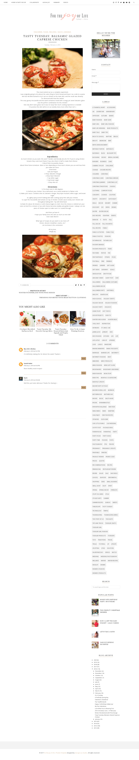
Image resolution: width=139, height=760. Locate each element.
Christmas (104, 174)
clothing (96, 190)
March (97, 691)
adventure (100, 111)
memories (96, 361)
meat (109, 357)
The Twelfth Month (100, 702)
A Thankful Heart (99, 107)
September (99, 678)
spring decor (104, 490)
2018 (95, 664)
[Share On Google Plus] (81, 285)
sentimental (112, 477)
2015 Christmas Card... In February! (105, 711)
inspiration (106, 323)
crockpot (102, 199)
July (96, 682)
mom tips (96, 377)
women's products (99, 573)
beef (109, 140)
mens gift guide (109, 365)
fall (110, 219)
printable (96, 452)
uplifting (96, 548)
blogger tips (111, 153)
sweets (115, 502)
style (107, 494)
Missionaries (97, 369)
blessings (96, 153)
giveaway (105, 269)
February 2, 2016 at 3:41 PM (32, 351)
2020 (95, 660)
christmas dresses (112, 178)
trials (95, 544)
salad (101, 473)
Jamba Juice (96, 332)
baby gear (107, 120)
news (104, 411)
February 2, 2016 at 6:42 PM (32, 365)
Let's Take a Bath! (107, 632)
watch (114, 552)
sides (103, 481)
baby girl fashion (107, 124)
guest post (109, 278)
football (96, 261)
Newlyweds (96, 411)
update (113, 544)
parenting (107, 432)
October (98, 675)
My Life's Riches (30, 349)
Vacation (110, 548)
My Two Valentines (100, 706)
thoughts (109, 519)
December (98, 671)
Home (6, 2)
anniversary (110, 111)
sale (106, 473)
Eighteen (106, 215)
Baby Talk (96, 132)
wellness (96, 560)
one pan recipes (107, 415)
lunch (100, 344)
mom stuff (107, 373)
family (105, 228)
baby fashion (97, 120)
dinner (115, 203)
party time (96, 440)
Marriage (96, 353)
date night (112, 199)
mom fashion (97, 373)
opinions (96, 419)
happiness (110, 290)
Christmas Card (98, 178)
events (113, 215)
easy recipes (97, 215)
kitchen (106, 336)
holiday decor (98, 303)
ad (93, 111)
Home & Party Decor (18, 2)
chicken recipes (105, 170)
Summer (106, 498)
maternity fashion (99, 357)
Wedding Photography (109, 556)
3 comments (24, 285)
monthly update (98, 382)
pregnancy (96, 448)
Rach (25, 378)
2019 (95, 662)
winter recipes (113, 560)
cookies (104, 195)
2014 (95, 723)
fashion (108, 236)
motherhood (97, 394)
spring (95, 490)
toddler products (99, 535)
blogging (96, 157)
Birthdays (110, 149)
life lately (96, 340)
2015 (95, 721)
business (103, 161)
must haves (109, 398)
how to (108, 315)
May (96, 686)
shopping (96, 481)
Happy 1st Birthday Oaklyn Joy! (104, 704)
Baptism (108, 136)
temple (106, 511)
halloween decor (99, 286)
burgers (95, 161)
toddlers (111, 535)
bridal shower (113, 157)
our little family (99, 423)
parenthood (97, 432)
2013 (95, 726)
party (115, 432)
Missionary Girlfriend (111, 369)
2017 (95, 666)
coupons (112, 195)
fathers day (108, 240)
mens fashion (97, 365)
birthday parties (98, 149)
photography (97, 444)
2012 (95, 728)
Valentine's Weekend (101, 699)
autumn (104, 116)
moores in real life (99, 390)
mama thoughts (112, 348)
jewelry (105, 332)
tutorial (102, 544)
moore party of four (100, 386)
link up (104, 340)
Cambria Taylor (98, 165)
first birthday (98, 257)
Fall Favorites (107, 224)
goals (112, 269)
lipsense (112, 340)
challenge (109, 165)
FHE (109, 253)
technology (97, 511)
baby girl (96, 124)
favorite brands (98, 244)
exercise (95, 219)
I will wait (96, 323)
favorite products (99, 249)
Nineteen (111, 411)
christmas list (112, 182)
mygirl (95, 402)
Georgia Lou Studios (81, 753)
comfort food (106, 190)
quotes (101, 461)
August (97, 680)
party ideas (107, 436)
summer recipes (98, 502)
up (108, 544)
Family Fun (110, 232)
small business (112, 481)
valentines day (98, 552)
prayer (111, 444)
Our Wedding (111, 423)
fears (110, 249)
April (96, 689)
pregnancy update (108, 448)
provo (95, 461)
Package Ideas (108, 427)
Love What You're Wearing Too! (104, 708)
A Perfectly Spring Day (101, 697)
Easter (95, 211)
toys (94, 540)
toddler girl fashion (100, 531)
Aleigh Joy (46, 2)
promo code (110, 456)
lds (112, 336)
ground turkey (98, 278)
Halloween (96, 282)
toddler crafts (110, 523)
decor (101, 203)
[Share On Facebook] (78, 285)
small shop (96, 486)
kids (111, 332)
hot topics (106, 311)
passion (104, 440)
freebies (109, 261)
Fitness (107, 257)
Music (101, 398)
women (103, 565)
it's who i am (105, 328)
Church (112, 186)
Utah (103, 548)
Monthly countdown (108, 377)
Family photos (98, 236)
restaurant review (109, 469)
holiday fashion (111, 303)
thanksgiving (97, 515)
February (98, 693)
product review (98, 456)
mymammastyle (104, 402)
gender (102, 265)
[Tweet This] (76, 285)
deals (94, 203)
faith (105, 219)
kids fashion (97, 336)
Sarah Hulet (28, 363)
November (98, 673)
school (95, 477)
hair (117, 278)
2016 (95, 669)
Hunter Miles (112, 319)
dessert (107, 203)
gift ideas (96, 269)
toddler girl (97, 527)
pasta (112, 440)
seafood (103, 477)
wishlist (95, 565)
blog (103, 153)
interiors (96, 328)
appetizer (96, 116)
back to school (98, 136)
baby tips (105, 132)
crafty (95, 199)
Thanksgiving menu (111, 515)
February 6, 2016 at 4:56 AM (32, 380)
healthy (95, 294)
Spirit (110, 486)
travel (110, 540)
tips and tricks (98, 523)
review (95, 473)
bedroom (103, 140)
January (97, 719)
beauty (95, 140)
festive (103, 253)
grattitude (107, 274)
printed (104, 452)
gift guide (110, 265)
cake (110, 161)
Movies (95, 398)
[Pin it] (84, 285)
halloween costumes (110, 282)
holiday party (98, 307)
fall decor (96, 224)
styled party (97, 498)
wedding (96, 556)
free (102, 261)
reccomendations (99, 465)
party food (97, 436)
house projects (98, 315)
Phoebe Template (61, 753)
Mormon (111, 390)
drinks (114, 207)
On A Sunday (99, 695)
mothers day (108, 394)
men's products (106, 361)
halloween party (99, 290)
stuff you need (98, 494)
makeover (108, 344)
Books (104, 157)
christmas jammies (99, 182)
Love (94, 344)
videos (107, 552)
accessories (111, 107)
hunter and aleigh (99, 319)
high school (97, 298)
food (45, 32)
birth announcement (100, 145)
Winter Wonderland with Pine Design (106, 713)
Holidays (108, 307)
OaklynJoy (96, 415)
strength (114, 490)
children (96, 174)
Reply (83, 358)
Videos (65, 2)
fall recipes (97, 228)
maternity (115, 353)
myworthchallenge (99, 407)
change (95, 170)
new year (112, 407)
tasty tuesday (64, 32)
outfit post (97, 427)
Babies (111, 116)
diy (102, 207)
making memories (98, 348)
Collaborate (34, 2)
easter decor (103, 211)
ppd (105, 444)
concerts (96, 195)
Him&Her (57, 2)
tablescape (96, 506)
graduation (97, 274)
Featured (38, 32)
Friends (95, 265)
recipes (53, 32)
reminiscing (97, 469)
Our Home (104, 419)
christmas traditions (100, 186)
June (96, 684)
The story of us (98, 519)
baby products (112, 128)
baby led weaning (99, 128)
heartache (104, 294)
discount (96, 207)
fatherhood (97, 240)
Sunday (107, 502)
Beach (116, 136)
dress (107, 207)
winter (103, 560)
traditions (102, 540)
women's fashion (99, 569)
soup (104, 486)
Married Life (105, 353)
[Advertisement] (52, 437)
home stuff (97, 311)
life (117, 336)
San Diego (114, 473)
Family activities (98, 232)
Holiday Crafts (109, 298)
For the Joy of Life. (49, 753)
